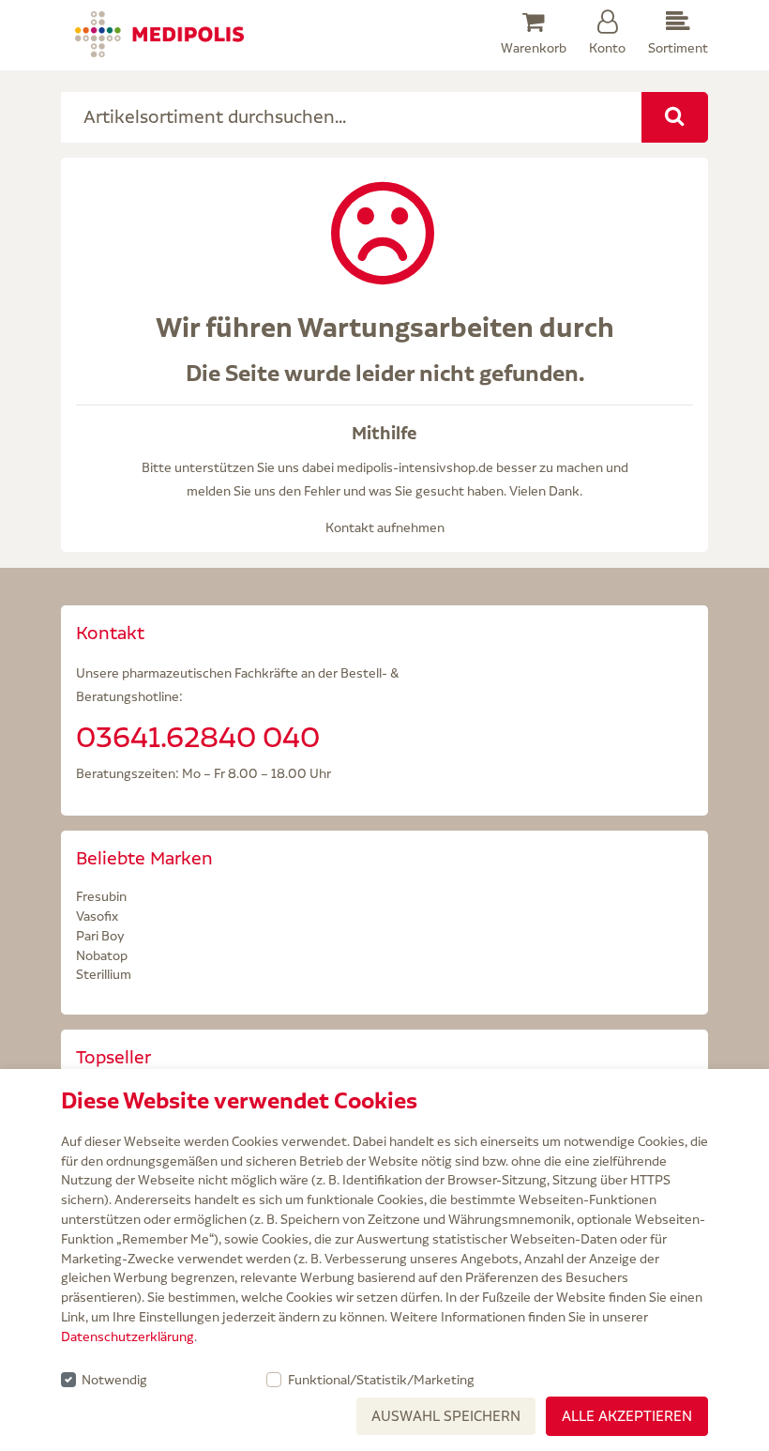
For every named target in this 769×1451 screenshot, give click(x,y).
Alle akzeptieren (627, 1416)
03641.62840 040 (198, 737)
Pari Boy (100, 935)
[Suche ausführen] (674, 117)
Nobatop (102, 955)
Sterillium (103, 974)
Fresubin (101, 896)
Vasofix (97, 916)
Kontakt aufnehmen (385, 527)
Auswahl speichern (445, 1416)
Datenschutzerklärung (127, 1336)
